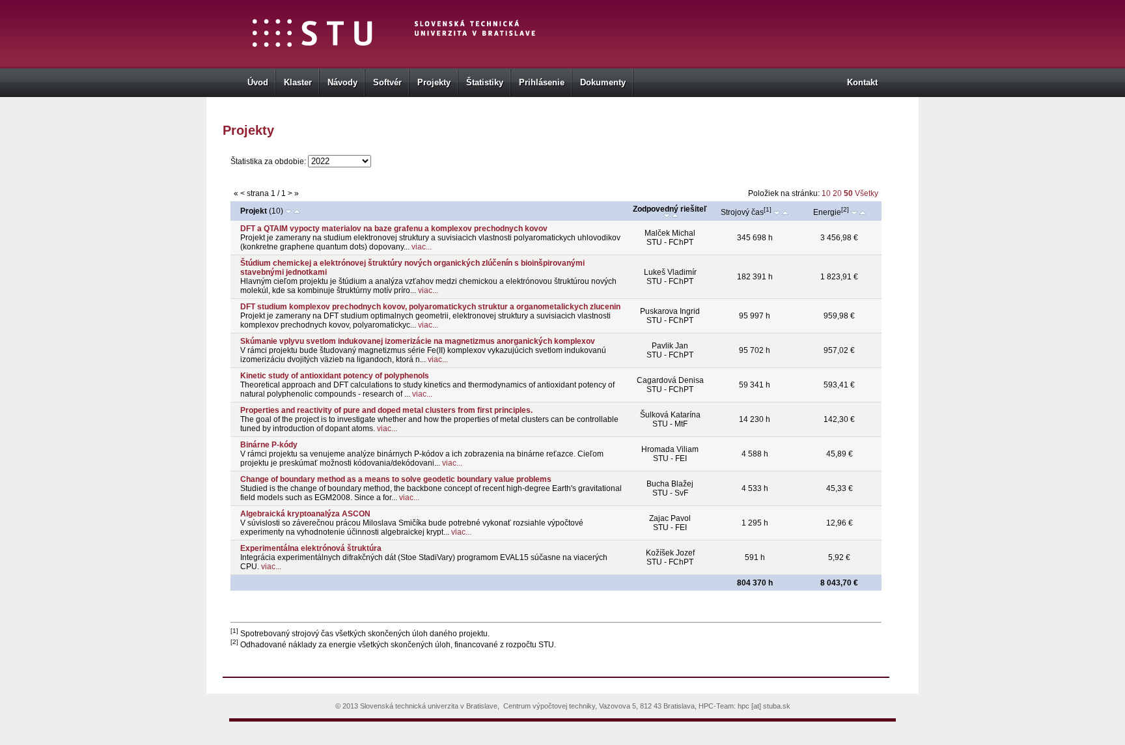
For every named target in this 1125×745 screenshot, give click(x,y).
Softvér (387, 82)
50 (849, 193)
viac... (421, 246)
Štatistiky (484, 82)
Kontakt (862, 82)
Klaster (298, 82)
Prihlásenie (541, 82)
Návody (342, 82)
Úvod (257, 82)
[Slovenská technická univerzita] (313, 36)
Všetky (866, 193)
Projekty (434, 82)
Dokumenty (603, 82)
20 (838, 193)
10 (826, 193)
